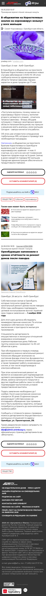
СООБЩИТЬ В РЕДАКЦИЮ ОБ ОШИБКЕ (19, 516)
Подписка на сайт (11, 497)
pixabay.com (18, 61)
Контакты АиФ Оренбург (14, 503)
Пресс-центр (34, 488)
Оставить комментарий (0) (23, 181)
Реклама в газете (30, 507)
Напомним (6, 143)
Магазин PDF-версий (12, 500)
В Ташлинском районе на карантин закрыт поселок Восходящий (27, 233)
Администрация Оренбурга (13, 292)
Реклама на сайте (11, 507)
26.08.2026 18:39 (7, 246)
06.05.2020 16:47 (7, 10)
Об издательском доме (14, 488)
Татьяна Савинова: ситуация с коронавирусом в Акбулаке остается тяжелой (24, 219)
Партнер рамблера (22, 584)
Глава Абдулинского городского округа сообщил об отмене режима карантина (26, 226)
